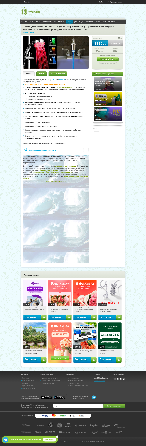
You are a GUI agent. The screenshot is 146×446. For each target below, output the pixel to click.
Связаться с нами (99, 381)
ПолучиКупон (90, 21)
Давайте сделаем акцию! (50, 378)
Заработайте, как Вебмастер (51, 381)
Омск (25, 2)
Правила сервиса (28, 386)
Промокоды (112, 21)
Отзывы (41, 74)
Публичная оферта (73, 383)
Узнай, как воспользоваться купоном (43, 150)
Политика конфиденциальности (77, 386)
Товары (70, 21)
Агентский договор (73, 378)
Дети (105, 21)
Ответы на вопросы (28, 388)
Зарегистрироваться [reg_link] (116, 2)
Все (22, 21)
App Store (46, 397)
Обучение (62, 21)
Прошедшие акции (48, 383)
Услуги (82, 21)
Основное (28, 74)
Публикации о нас (28, 381)
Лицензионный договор (75, 381)
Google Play (59, 397)
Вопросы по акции (58, 74)
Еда (25, 21)
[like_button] (119, 38)
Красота (31, 21)
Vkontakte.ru (118, 379)
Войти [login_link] (101, 2)
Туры (76, 21)
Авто (55, 21)
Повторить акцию (108, 59)
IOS (54, 80)
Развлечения (47, 21)
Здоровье (38, 21)
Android (62, 80)
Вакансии (25, 383)
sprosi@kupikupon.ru (101, 378)
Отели (99, 21)
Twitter (120, 379)
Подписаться (49, 439)
